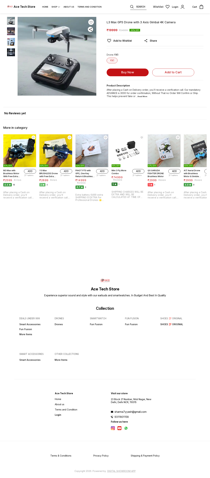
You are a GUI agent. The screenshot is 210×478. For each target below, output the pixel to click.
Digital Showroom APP (121, 471)
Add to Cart (173, 72)
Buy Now (127, 72)
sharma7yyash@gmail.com (131, 411)
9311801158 (122, 416)
